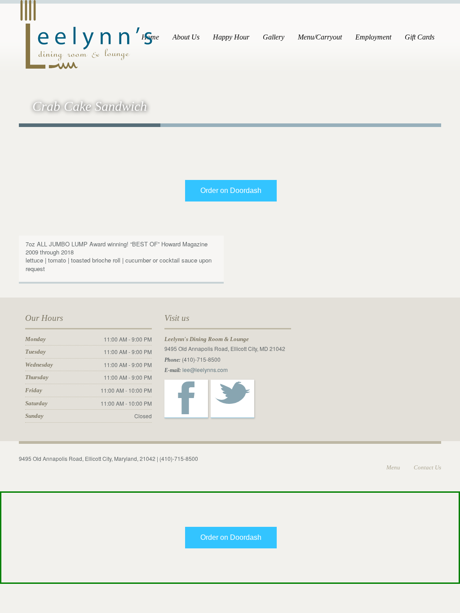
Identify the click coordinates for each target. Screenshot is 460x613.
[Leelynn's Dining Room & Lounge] (86, 33)
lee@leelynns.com (205, 369)
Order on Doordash (230, 190)
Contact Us (427, 467)
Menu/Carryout (320, 37)
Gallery (273, 37)
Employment (373, 37)
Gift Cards (419, 37)
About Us (185, 37)
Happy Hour (231, 37)
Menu (393, 467)
